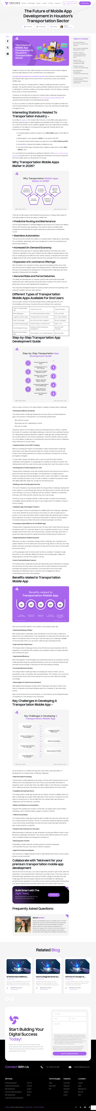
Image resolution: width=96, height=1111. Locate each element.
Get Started (85, 3)
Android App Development (12, 1086)
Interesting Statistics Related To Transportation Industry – (80, 44)
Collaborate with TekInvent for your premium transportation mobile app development (80, 80)
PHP (50, 1089)
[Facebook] (75, 1107)
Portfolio (50, 3)
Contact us (58, 3)
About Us (29, 1082)
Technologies (31, 3)
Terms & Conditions (38, 1107)
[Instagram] (84, 1107)
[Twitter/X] (80, 1107)
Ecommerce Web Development (13, 1092)
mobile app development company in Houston (29, 76)
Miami (79, 1095)
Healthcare (66, 1086)
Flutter (50, 1082)
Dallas (79, 1086)
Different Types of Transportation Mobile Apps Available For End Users (79, 55)
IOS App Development (11, 1082)
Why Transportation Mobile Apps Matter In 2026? (80, 49)
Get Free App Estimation (69, 1053)
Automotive (67, 1082)
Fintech (66, 1095)
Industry (38, 3)
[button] (12, 999)
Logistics (66, 1092)
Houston (80, 1082)
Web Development (10, 1089)
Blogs (28, 1095)
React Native (52, 1086)
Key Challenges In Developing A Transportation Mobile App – (80, 73)
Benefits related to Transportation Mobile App (80, 67)
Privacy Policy (28, 1107)
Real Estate (67, 1089)
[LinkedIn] (89, 1107)
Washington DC (82, 1089)
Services (24, 3)
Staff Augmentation (10, 1095)
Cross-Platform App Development (14, 1098)
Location (44, 3)
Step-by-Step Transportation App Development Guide (78, 62)
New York (80, 1092)
